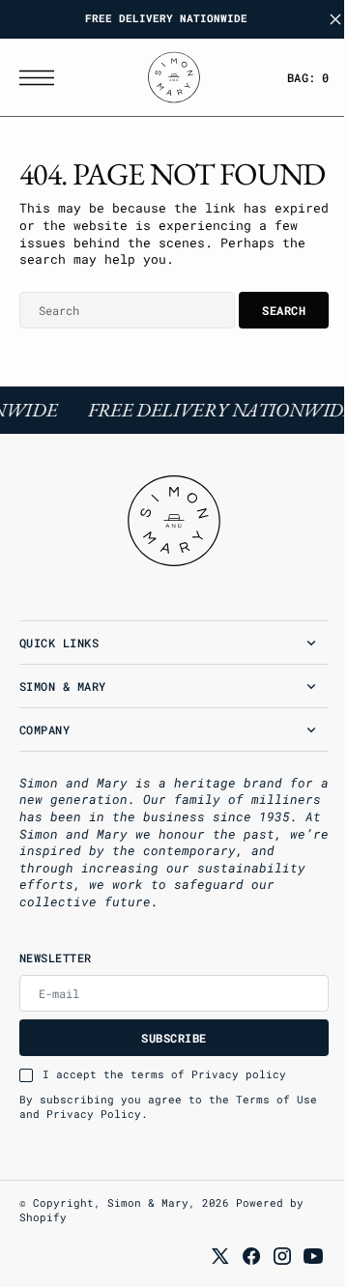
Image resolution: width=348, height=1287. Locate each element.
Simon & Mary (147, 1239)
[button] (41, 78)
